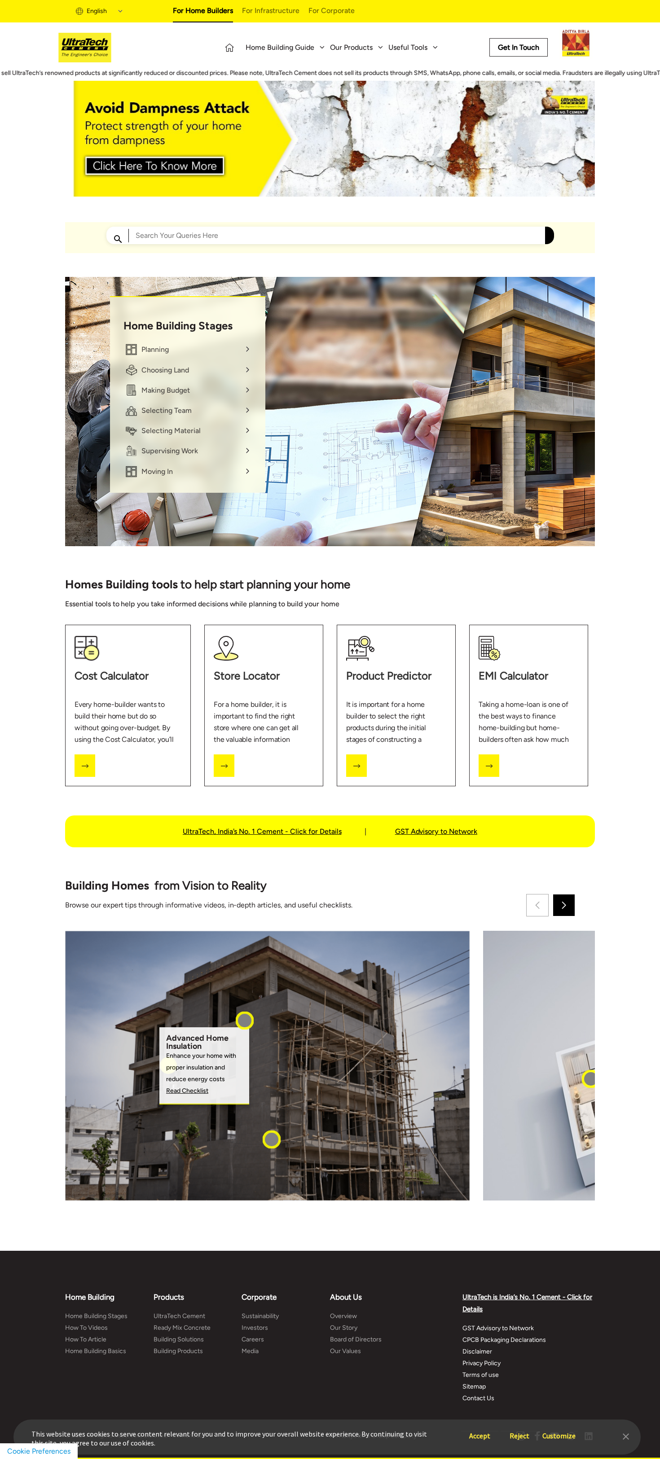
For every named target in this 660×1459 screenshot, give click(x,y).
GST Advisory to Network (436, 831)
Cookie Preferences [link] (38, 1451)
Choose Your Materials (274, 1054)
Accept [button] (479, 1431)
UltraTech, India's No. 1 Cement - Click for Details (262, 831)
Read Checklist (187, 1091)
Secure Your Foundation (303, 1176)
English (97, 11)
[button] (626, 1435)
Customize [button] (559, 1431)
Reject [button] (519, 1431)
